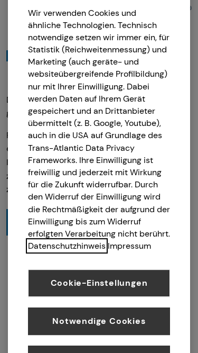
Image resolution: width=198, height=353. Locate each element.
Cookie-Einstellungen (99, 282)
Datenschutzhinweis (67, 245)
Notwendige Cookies (98, 321)
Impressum (129, 245)
